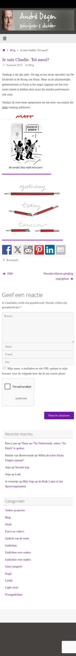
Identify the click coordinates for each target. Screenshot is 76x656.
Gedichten (11, 545)
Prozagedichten (13, 594)
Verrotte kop (22, 467)
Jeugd (8, 573)
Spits (5, 107)
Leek (18, 474)
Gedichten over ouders (18, 552)
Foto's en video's (14, 531)
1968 (9, 273)
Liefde (9, 580)
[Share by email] (60, 250)
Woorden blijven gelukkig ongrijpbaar (58, 276)
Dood (8, 524)
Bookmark (12, 260)
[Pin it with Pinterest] (39, 250)
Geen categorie (13, 566)
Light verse (11, 587)
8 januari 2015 (14, 65)
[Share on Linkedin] (50, 250)
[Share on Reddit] (28, 250)
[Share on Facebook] (7, 250)
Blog (12, 50)
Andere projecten (15, 510)
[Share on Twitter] (17, 250)
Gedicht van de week (17, 538)
